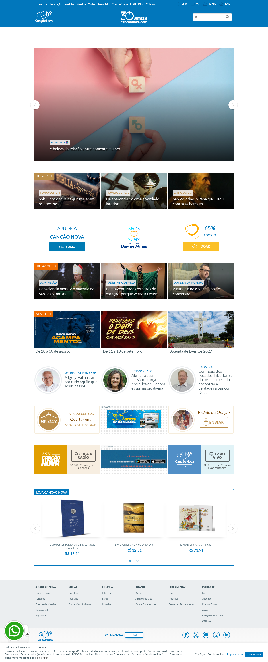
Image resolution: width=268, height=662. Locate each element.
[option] (134, 104)
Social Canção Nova (80, 604)
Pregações (43, 266)
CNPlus (206, 621)
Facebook (186, 635)
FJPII (133, 4)
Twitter (196, 635)
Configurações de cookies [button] (210, 654)
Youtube (206, 635)
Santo (105, 598)
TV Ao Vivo (219, 455)
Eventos (41, 314)
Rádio (212, 4)
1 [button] (130, 561)
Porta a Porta (209, 604)
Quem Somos (42, 593)
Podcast (173, 598)
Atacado (207, 598)
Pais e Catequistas (145, 604)
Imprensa (40, 615)
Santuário (103, 4)
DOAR (205, 246)
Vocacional (41, 609)
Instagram (216, 635)
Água (205, 609)
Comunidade (120, 4)
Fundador (40, 598)
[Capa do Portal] (134, 16)
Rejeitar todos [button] (235, 654)
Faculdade (74, 593)
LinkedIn (227, 635)
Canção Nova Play (212, 615)
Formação (56, 4)
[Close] (27, 634)
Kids (138, 593)
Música (81, 4)
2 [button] (137, 561)
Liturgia (41, 176)
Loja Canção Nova (51, 492)
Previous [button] (35, 104)
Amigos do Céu (143, 598)
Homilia (106, 604)
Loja (204, 593)
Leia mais (42, 657)
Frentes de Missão (45, 604)
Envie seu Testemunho (181, 604)
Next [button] (233, 104)
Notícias (69, 4)
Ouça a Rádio (85, 455)
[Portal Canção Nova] (44, 17)
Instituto (73, 598)
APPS (184, 4)
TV (197, 4)
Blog (171, 593)
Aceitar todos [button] (254, 654)
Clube (91, 4)
